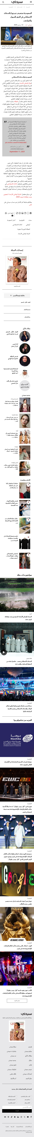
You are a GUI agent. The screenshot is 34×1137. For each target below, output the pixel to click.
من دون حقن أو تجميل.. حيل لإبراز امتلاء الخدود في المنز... (11, 419)
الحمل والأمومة (11, 1103)
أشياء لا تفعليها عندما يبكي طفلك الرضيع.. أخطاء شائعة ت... (11, 451)
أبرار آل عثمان (14, 346)
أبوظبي (28, 225)
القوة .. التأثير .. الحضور (25, 302)
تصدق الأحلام (27, 310)
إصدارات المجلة (17, 250)
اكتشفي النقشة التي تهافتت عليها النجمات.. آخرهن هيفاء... (12, 556)
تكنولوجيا (21, 220)
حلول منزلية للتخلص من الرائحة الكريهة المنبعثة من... (11, 520)
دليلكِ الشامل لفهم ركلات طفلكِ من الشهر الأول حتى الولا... (11, 467)
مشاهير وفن (27, 1100)
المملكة (16, 101)
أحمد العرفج (15, 373)
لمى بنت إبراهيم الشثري (12, 334)
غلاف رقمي (13, 1074)
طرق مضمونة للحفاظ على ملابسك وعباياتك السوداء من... (11, 538)
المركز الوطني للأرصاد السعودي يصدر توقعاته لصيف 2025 (18, 195)
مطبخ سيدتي (28, 1051)
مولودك (16, 447)
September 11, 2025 (16, 151)
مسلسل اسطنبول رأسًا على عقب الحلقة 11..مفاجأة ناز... (12, 485)
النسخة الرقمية (17, 286)
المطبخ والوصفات (11, 1100)
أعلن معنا (12, 1126)
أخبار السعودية (11, 220)
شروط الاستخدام (28, 1126)
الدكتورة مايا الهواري (13, 359)
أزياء (17, 431)
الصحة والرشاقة (11, 1096)
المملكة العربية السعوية (23, 229)
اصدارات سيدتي (27, 1074)
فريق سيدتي (13, 1065)
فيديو (30, 1047)
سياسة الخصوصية (19, 1126)
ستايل (30, 1060)
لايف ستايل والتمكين (25, 1096)
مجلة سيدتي (12, 1047)
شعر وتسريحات (14, 399)
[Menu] (31, 2)
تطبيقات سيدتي (11, 1069)
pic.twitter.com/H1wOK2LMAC (16, 142)
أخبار (30, 614)
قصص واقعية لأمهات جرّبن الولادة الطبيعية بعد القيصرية (12, 503)
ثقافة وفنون (29, 658)
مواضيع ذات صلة (24, 575)
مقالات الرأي (26, 328)
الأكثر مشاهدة (25, 480)
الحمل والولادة (15, 463)
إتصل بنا (7, 1126)
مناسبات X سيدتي (11, 1051)
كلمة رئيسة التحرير (19, 295)
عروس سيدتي (28, 1069)
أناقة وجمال (27, 1103)
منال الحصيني (14, 383)
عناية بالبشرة (15, 415)
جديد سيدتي (26, 395)
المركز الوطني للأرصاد (24, 233)
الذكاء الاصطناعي (12, 184)
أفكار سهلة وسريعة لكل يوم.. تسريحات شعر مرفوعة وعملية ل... (11, 403)
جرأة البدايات (27, 317)
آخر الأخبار (13, 1078)
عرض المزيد (17, 1001)
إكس (30, 204)
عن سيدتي (13, 1056)
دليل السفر (29, 1078)
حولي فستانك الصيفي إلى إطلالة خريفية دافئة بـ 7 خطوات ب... (11, 435)
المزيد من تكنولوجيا (23, 720)
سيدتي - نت (28, 25)
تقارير (30, 1065)
